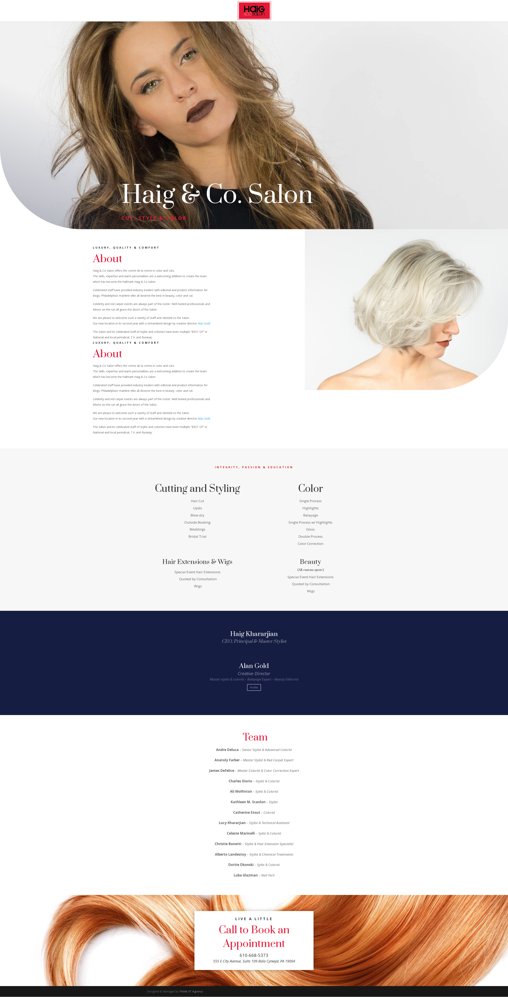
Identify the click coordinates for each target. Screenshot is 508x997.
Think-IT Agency (191, 991)
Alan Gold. (204, 323)
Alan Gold (254, 666)
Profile (254, 687)
